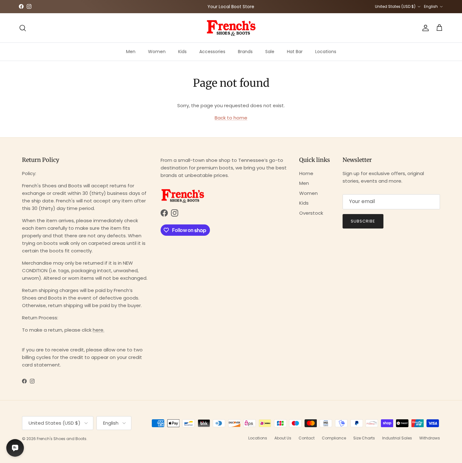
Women (157, 51)
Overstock (311, 213)
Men (130, 51)
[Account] (424, 28)
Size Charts (364, 438)
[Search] (22, 28)
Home (306, 173)
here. (98, 330)
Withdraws (429, 438)
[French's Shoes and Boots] (231, 27)
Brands (245, 51)
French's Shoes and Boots (61, 438)
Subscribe (363, 221)
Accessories (212, 51)
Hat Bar (295, 51)
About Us (282, 438)
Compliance (334, 438)
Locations (325, 51)
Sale (269, 51)
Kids (182, 51)
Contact (307, 438)
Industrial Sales (397, 438)
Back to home (231, 117)
